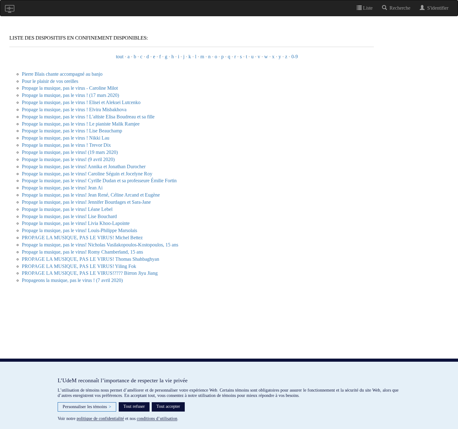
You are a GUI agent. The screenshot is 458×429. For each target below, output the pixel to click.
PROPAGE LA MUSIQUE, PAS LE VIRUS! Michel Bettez (82, 237)
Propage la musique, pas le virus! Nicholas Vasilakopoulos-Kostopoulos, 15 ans (100, 244)
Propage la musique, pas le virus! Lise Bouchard (69, 216)
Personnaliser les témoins (87, 406)
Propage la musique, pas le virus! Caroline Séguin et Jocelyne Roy (87, 173)
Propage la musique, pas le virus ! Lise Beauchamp (72, 130)
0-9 (294, 56)
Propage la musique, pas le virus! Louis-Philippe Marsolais (79, 230)
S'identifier (436, 8)
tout (119, 56)
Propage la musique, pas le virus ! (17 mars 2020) (70, 95)
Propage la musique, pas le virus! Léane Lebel (67, 209)
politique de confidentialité (100, 418)
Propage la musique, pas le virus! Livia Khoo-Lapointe (76, 223)
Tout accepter (168, 406)
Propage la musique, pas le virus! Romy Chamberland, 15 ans (82, 252)
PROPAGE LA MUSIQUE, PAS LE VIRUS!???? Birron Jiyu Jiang (90, 273)
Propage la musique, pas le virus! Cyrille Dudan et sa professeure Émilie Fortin (99, 180)
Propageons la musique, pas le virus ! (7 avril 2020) (72, 280)
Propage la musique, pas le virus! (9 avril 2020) (68, 159)
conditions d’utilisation (157, 418)
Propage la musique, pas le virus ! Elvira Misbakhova (74, 109)
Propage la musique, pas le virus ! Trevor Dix (66, 145)
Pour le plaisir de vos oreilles (50, 81)
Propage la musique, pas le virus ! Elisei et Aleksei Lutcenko (81, 102)
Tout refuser (134, 406)
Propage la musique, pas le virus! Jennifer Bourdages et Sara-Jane (86, 202)
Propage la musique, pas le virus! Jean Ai (62, 187)
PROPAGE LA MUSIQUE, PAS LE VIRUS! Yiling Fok (79, 266)
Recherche (398, 8)
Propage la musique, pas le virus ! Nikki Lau (65, 138)
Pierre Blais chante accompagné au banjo (62, 74)
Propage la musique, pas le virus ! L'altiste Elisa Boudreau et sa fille (88, 116)
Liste (367, 8)
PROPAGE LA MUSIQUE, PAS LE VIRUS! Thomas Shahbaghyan (90, 259)
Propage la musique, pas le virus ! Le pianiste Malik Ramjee (81, 123)
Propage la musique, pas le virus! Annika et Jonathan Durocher (84, 166)
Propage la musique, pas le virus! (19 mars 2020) (70, 152)
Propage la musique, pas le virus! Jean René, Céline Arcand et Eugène (91, 195)
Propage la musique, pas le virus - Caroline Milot (70, 88)
